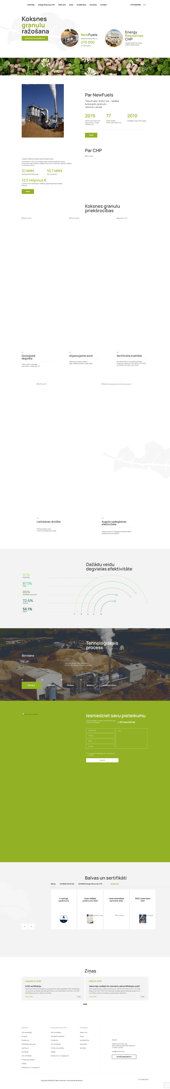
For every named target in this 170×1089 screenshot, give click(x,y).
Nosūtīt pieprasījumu (124, 1057)
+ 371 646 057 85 (126, 722)
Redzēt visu (115, 884)
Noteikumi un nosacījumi (30, 1067)
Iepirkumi (25, 1048)
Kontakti (103, 5)
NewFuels (31, 5)
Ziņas (71, 5)
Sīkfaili (24, 1063)
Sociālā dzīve (81, 5)
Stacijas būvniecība (57, 1036)
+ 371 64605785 (135, 5)
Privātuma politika (28, 1060)
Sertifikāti (25, 1052)
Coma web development (74, 1080)
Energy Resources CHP (46, 5)
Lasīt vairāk (29, 996)
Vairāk (85, 1004)
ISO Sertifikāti (26, 1056)
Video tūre (62, 5)
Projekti (24, 1036)
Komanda (93, 5)
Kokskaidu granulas (29, 1044)
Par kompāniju (27, 1032)
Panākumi (25, 1040)
